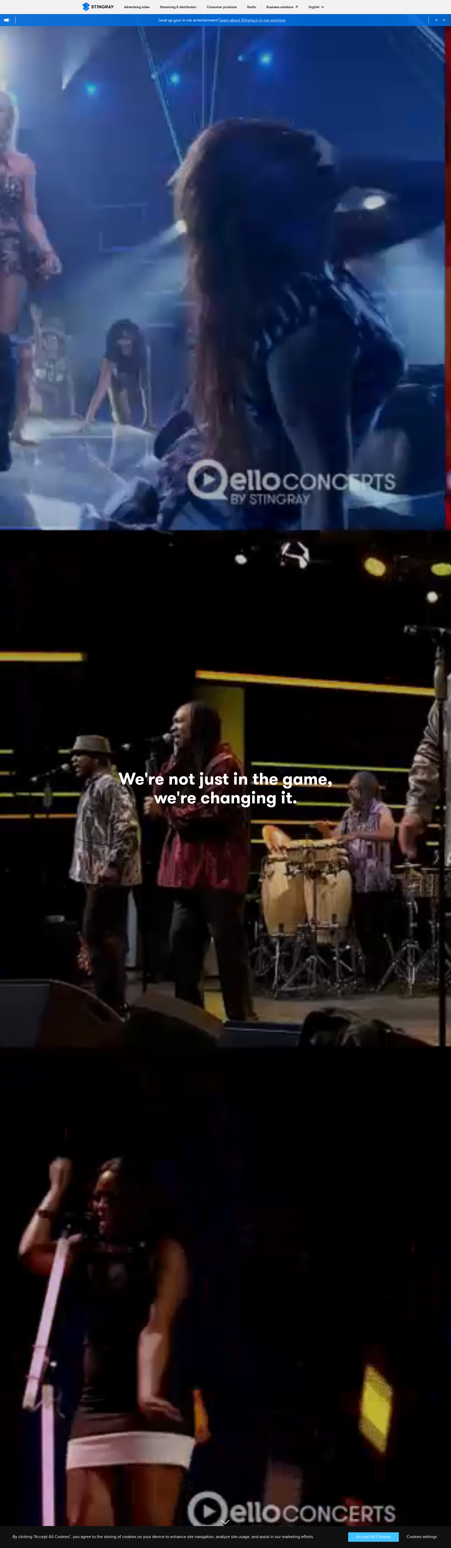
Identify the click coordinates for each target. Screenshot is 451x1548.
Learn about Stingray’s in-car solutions (253, 20)
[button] (314, 7)
